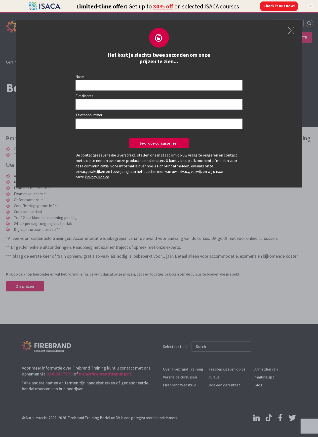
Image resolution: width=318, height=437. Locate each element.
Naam (80, 76)
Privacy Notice (97, 176)
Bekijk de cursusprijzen (159, 143)
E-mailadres (84, 96)
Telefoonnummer (89, 115)
